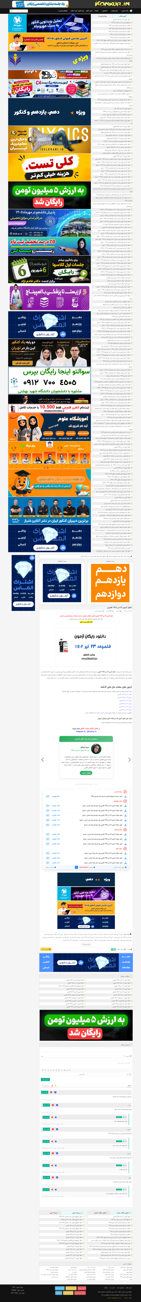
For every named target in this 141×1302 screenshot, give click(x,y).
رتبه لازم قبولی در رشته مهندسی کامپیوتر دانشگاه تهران (116, 459)
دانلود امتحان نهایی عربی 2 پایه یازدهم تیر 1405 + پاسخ (116, 254)
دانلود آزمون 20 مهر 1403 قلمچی (74, 1234)
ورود (42, 1056)
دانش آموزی (125, 11)
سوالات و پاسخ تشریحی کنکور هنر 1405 (120, 37)
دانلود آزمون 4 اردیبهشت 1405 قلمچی (74, 998)
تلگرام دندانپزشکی (71, 1288)
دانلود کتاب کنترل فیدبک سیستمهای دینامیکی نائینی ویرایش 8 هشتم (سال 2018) (109, 1246)
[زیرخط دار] (48, 1070)
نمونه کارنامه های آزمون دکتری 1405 (121, 316)
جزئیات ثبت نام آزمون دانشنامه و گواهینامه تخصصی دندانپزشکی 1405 (112, 382)
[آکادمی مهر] (49, 455)
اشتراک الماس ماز (73, 1274)
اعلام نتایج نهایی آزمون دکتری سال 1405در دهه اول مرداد (115, 346)
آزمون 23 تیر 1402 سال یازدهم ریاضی (104, 937)
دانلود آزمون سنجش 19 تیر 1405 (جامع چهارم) (118, 138)
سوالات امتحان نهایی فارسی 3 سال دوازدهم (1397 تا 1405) (115, 406)
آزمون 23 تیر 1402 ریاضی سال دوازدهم (73, 934)
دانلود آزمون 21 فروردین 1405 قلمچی (74, 1001)
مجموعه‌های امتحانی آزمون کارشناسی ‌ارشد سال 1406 (116, 518)
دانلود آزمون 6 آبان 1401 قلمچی (74, 1255)
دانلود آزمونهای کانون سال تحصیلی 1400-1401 (70, 1223)
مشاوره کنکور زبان (91, 1279)
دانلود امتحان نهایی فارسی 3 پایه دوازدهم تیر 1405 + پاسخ (115, 400)
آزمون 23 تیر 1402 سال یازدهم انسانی (54, 934)
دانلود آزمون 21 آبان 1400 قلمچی (73, 1258)
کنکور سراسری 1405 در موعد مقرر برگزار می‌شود (118, 376)
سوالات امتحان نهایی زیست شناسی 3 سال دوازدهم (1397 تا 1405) (113, 352)
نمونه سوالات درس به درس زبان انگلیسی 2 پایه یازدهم (116, 305)
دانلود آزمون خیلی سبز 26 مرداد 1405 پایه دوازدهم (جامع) (115, 64)
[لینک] (64, 1070)
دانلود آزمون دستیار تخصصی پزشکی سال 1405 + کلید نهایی (115, 118)
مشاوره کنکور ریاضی (127, 1270)
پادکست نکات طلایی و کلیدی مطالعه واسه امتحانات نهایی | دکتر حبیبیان (112, 444)
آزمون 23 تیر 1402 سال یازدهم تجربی (123, 937)
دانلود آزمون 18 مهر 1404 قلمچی (74, 1252)
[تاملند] (86, 908)
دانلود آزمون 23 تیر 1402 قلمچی (70, 940)
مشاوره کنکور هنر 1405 (108, 1270)
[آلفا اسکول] (49, 112)
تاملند (131, 1279)
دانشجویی (105, 11)
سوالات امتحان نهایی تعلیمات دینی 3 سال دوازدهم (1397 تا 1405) (113, 441)
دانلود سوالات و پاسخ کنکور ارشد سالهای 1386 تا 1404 (116, 411)
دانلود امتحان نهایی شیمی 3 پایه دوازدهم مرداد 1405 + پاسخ (115, 218)
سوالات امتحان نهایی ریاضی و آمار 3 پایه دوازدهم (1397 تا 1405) (114, 358)
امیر (54, 1196)
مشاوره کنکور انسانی (72, 1279)
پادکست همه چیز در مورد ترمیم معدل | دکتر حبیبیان (117, 504)
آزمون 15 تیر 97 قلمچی (125, 707)
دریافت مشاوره (86, 770)
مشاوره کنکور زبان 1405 (71, 1277)
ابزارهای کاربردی (63, 11)
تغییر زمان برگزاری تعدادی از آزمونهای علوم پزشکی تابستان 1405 (114, 524)
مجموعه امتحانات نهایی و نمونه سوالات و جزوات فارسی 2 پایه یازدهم (113, 420)
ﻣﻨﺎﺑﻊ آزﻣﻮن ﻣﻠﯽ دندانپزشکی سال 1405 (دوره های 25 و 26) (115, 186)
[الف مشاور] (49, 483)
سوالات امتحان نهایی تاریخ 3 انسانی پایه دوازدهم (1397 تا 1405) (113, 251)
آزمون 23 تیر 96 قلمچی (125, 710)
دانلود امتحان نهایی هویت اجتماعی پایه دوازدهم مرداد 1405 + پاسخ (113, 165)
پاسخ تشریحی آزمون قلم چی (86, 940)
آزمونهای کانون (102, 556)
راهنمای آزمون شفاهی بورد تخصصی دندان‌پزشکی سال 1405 (115, 319)
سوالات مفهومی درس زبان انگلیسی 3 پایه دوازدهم (117, 302)
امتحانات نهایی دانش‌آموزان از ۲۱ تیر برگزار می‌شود (117, 545)
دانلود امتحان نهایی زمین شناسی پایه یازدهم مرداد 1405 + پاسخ (114, 180)
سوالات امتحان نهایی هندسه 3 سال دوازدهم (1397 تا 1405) (115, 210)
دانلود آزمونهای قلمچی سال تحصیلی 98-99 (71, 1220)
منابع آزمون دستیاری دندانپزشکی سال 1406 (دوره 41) (116, 224)
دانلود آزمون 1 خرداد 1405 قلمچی (121, 995)
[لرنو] (49, 167)
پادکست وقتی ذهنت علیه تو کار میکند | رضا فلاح (118, 533)
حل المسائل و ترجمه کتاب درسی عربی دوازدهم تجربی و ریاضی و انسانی (112, 334)
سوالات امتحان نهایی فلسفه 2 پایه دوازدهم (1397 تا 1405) (115, 275)
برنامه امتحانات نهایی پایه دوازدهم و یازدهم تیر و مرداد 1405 (115, 450)
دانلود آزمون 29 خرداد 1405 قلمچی (121, 521)
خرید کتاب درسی (91, 1267)
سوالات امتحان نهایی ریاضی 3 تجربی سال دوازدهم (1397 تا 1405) (113, 388)
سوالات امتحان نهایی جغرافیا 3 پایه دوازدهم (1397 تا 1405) (115, 394)
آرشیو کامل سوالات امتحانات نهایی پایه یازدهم (118, 281)
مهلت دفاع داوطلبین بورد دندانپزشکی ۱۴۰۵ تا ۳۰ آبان (117, 495)
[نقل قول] (59, 1070)
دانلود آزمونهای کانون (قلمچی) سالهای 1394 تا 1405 (117, 474)
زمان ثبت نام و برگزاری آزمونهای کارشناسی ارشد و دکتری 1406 (114, 70)
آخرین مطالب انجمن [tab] (100, 1213)
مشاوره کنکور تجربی (90, 1277)
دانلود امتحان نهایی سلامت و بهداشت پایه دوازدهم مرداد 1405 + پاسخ (112, 183)
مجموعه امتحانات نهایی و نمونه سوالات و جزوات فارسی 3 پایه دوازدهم (112, 409)
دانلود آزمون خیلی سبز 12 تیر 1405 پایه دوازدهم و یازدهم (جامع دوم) (112, 465)
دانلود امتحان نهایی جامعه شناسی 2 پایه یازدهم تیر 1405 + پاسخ (114, 257)
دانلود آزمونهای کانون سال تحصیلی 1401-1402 (70, 1217)
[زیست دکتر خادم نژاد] (49, 88)
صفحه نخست (126, 556)
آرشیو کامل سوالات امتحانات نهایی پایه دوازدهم (118, 278)
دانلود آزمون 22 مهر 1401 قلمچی (74, 1226)
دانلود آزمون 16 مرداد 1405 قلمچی (121, 156)
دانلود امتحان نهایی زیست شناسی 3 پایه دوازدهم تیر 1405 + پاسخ (113, 287)
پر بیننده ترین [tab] (76, 1213)
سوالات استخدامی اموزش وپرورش (87, 1270)
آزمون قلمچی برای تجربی (48, 937)
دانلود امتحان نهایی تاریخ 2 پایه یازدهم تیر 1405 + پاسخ (116, 325)
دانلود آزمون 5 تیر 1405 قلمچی (122, 498)
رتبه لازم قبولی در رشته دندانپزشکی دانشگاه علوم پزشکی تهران (114, 453)
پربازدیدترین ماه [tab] (102, 16)
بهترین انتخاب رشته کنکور (126, 1267)
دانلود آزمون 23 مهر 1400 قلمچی (74, 1231)
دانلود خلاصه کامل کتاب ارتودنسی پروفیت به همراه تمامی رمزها (114, 311)
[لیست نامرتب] (56, 1070)
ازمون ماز (75, 1272)
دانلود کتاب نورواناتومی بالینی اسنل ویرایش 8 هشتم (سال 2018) (114, 512)
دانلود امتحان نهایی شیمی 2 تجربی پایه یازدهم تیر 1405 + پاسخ (114, 230)
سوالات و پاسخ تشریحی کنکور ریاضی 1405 (119, 28)
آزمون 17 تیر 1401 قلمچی (125, 694)
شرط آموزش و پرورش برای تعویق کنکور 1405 (119, 343)
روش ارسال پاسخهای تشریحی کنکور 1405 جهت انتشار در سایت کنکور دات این (110, 1240)
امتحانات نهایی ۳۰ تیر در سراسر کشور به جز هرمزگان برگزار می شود (113, 313)
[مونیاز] (49, 510)
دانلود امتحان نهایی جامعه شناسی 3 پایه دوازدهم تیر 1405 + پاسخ (113, 236)
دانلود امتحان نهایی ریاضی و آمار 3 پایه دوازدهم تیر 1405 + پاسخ (114, 290)
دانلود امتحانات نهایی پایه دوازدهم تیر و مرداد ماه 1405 (116, 112)
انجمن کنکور (89, 11)
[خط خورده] (51, 1070)
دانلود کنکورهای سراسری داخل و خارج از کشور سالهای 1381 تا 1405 (113, 40)
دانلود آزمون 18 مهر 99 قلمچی (74, 1246)
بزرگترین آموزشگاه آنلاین (89, 1272)
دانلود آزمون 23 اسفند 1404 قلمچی (121, 1007)
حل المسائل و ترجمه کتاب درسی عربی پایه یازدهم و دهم (116, 337)
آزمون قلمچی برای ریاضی (126, 940)
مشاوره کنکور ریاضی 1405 (126, 1277)
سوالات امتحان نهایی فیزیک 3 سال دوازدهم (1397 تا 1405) (115, 272)
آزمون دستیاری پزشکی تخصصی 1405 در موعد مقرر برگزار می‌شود (113, 349)
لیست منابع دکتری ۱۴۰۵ (108, 1272)
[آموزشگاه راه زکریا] (49, 399)
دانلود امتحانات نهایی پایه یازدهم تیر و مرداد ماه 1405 (116, 141)
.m (54, 1124)
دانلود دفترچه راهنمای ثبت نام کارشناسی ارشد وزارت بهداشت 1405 (113, 144)
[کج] (45, 1070)
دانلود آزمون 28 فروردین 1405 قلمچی (121, 1001)
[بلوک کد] (61, 1070)
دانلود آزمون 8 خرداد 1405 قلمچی (75, 992)
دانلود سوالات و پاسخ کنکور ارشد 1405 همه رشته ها (117, 293)
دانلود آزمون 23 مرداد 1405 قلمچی (121, 126)
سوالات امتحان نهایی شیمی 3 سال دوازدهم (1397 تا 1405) (115, 248)
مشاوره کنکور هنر (54, 1267)
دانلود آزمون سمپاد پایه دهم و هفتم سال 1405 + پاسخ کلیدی (114, 515)
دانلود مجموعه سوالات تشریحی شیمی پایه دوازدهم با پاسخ (115, 527)
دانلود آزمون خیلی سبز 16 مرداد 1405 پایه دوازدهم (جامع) (115, 132)
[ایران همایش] (49, 380)
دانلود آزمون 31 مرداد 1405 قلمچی (121, 20)
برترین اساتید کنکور (109, 1274)
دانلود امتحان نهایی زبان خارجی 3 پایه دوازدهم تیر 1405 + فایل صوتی (112, 239)
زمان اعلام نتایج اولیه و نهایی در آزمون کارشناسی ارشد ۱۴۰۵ (115, 379)
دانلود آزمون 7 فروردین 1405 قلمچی (75, 1004)
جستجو (11, 11)
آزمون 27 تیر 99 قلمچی (125, 701)
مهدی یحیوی (129, 1272)
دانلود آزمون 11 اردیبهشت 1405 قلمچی (120, 998)
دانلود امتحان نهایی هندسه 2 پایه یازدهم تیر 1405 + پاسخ (115, 168)
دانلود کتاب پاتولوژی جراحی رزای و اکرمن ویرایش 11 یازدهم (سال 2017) (112, 423)
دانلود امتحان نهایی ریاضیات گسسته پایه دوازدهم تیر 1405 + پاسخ (113, 263)
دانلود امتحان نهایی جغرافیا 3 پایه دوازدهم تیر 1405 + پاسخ (115, 373)
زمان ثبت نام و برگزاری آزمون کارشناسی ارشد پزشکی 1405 (115, 432)
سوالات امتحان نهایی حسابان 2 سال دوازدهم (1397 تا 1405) (115, 391)
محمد (55, 1148)
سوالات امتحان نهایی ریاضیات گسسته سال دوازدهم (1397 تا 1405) (113, 355)
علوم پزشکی (114, 11)
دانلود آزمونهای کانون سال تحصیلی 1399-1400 (70, 1243)
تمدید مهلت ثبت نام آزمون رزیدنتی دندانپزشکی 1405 (116, 539)
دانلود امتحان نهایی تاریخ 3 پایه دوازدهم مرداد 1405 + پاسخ (115, 221)
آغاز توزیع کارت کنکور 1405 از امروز (121, 91)
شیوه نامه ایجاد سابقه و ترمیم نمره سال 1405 (118, 417)
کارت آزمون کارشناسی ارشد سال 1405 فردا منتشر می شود (115, 435)
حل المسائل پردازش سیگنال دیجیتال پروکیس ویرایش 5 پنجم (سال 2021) (111, 1249)
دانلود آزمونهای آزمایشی (114, 556)
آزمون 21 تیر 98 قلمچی (125, 704)
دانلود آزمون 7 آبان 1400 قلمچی (74, 1249)
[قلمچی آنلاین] (49, 408)
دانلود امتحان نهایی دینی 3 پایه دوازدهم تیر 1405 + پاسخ (115, 414)
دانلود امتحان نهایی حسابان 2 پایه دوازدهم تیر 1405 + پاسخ (115, 370)
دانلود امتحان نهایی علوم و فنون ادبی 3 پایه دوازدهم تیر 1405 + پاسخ (112, 177)
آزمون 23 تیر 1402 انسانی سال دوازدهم (113, 934)
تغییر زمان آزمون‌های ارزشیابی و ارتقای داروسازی (118, 486)
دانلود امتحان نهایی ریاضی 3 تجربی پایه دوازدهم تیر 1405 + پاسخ (113, 322)
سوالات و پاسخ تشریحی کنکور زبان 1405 (120, 34)
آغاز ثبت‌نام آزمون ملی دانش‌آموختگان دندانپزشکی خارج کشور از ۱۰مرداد (112, 489)
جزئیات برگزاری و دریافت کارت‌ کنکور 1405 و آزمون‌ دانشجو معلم (114, 129)
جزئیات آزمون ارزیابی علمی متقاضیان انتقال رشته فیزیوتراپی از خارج (113, 492)
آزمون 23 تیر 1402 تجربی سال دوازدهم (93, 934)
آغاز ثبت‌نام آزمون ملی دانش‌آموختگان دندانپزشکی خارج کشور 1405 (113, 195)
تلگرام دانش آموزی (80, 1293)
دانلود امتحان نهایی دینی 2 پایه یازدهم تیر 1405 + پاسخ (116, 245)
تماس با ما (112, 1288)
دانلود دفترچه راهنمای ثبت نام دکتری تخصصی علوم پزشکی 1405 (114, 100)
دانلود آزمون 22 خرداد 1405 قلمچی (121, 992)
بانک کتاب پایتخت (91, 1274)
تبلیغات (96, 11)
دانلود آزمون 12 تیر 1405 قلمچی (122, 468)
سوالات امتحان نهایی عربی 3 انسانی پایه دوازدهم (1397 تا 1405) (114, 331)
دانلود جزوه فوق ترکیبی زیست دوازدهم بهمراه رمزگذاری (116, 397)
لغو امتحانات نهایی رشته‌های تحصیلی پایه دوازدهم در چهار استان (114, 385)
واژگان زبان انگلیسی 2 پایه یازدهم (122, 308)
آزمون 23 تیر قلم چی (75, 937)
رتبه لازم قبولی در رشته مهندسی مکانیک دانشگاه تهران (116, 456)
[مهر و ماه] (49, 23)
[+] (69, 1070)
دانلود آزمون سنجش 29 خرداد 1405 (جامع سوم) (118, 509)
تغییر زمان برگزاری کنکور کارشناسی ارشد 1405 (119, 548)
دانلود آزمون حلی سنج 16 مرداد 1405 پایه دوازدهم (117, 150)
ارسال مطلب (129, 1288)
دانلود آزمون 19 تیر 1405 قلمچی (122, 447)
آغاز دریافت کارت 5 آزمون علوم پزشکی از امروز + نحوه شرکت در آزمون (113, 82)
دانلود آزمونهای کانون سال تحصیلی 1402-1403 (70, 1228)
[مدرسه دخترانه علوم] (49, 427)
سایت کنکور (57, 678)
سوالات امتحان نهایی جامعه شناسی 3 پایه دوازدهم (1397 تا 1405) (113, 266)
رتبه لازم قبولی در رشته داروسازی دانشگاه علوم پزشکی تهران (115, 462)
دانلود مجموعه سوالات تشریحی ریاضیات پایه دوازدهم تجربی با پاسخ (113, 536)
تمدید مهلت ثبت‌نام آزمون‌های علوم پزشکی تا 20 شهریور (116, 227)
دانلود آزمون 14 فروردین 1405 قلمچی (121, 1004)
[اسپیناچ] (49, 297)
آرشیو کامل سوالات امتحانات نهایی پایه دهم (119, 284)
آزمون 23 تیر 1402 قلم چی (87, 937)
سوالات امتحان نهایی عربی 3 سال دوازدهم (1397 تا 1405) (115, 328)
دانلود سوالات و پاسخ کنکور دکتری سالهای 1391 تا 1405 (116, 483)
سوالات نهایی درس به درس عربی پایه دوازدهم (118, 340)
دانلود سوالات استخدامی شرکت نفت (49, 1274)
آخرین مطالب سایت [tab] (123, 1213)
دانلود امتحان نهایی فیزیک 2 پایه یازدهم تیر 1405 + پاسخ (115, 233)
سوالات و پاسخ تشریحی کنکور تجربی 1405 (119, 26)
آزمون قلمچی (58, 937)
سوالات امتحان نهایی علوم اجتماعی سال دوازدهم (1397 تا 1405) (114, 269)
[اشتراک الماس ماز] (49, 325)
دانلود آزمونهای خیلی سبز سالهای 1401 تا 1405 (118, 477)
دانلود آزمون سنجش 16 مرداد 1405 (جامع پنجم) (118, 135)
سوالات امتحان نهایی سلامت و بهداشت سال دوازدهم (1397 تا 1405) (113, 260)
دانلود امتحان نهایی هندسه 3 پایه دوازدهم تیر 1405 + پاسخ (115, 174)
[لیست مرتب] (53, 1070)
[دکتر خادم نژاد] (49, 269)
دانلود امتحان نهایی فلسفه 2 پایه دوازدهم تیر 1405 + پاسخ (115, 242)
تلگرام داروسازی (60, 1288)
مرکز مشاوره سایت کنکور (77, 11)
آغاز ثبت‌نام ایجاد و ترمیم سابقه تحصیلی (120, 501)
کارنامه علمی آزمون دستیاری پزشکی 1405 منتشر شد (117, 73)
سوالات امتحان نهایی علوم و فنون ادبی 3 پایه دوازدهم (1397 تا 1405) (112, 213)
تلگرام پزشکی (81, 1288)
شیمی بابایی (111, 1267)
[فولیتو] (49, 74)
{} (67, 1070)
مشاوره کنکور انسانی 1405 (126, 1274)
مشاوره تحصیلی (54, 1272)
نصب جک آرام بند (72, 1270)
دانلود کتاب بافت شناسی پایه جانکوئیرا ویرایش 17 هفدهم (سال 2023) (112, 530)
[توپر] (43, 1070)
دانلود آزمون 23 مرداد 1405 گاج (122, 109)
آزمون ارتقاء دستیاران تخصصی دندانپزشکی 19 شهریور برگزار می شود (113, 438)
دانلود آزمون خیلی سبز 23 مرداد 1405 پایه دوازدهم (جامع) (115, 67)
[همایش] (49, 353)
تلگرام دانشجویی (68, 1293)
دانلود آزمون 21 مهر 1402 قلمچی (74, 1237)
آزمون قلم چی (65, 937)
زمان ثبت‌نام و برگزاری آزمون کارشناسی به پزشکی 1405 (116, 361)
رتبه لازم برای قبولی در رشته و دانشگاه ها (120, 471)
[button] (42, 760)
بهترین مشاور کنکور (109, 1279)
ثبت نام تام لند (54, 1277)
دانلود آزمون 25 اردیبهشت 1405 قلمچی (74, 995)
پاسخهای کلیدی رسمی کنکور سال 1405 (120, 23)
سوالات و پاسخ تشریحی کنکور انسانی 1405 (119, 31)
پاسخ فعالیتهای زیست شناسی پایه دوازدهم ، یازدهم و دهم (115, 506)
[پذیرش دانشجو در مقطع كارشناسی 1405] (49, 223)
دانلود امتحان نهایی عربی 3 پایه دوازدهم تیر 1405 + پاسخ (115, 171)
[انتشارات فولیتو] (49, 195)
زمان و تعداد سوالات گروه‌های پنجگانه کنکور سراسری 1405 (115, 49)
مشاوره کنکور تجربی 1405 (52, 1270)
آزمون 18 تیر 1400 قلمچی (125, 697)
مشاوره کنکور (74, 1267)
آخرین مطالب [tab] (122, 16)
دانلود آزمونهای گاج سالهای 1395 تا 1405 (120, 480)
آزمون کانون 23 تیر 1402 (100, 940)
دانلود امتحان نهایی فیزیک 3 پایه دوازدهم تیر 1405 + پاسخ (115, 216)
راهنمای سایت (120, 1288)
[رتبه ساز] (49, 60)
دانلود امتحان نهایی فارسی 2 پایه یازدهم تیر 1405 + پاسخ (115, 403)
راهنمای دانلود (50, 867)
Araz (124, 1117)
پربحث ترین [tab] (53, 1213)
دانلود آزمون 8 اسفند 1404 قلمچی (75, 1007)
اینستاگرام (58, 1293)
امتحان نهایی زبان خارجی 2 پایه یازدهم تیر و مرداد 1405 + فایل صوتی (112, 159)
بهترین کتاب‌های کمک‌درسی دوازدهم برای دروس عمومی (116, 115)
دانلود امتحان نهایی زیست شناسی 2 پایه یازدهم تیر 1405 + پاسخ (113, 162)
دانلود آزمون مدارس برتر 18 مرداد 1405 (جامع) (118, 147)
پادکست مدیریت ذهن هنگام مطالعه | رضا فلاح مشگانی (116, 153)
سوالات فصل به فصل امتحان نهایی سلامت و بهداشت (117, 542)
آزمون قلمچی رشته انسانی (113, 940)
